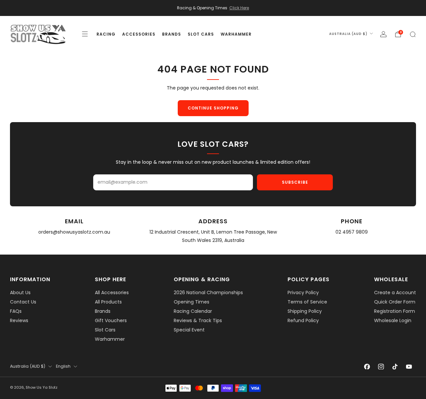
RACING (106, 34)
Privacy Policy (303, 292)
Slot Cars (105, 329)
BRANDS (171, 34)
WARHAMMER (236, 34)
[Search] (412, 34)
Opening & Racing (202, 279)
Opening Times (191, 302)
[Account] (383, 34)
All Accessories (112, 292)
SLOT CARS (201, 34)
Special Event (189, 329)
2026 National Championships (208, 292)
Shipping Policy (305, 311)
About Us (20, 292)
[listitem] (213, 8)
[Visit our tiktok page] (395, 366)
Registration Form (394, 311)
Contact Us (23, 302)
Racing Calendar (193, 311)
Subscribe (295, 182)
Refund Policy (303, 320)
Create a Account (395, 292)
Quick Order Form (394, 302)
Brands (102, 311)
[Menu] (85, 34)
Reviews (19, 320)
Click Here (239, 8)
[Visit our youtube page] (409, 366)
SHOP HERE (110, 279)
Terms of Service (307, 302)
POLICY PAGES (308, 279)
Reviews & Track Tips (198, 320)
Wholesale (391, 279)
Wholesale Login (392, 320)
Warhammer (110, 339)
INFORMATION (30, 279)
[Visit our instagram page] (381, 366)
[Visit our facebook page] (367, 366)
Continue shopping (213, 108)
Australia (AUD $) (348, 34)
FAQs (16, 311)
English (63, 366)
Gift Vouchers (111, 320)
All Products (108, 302)
